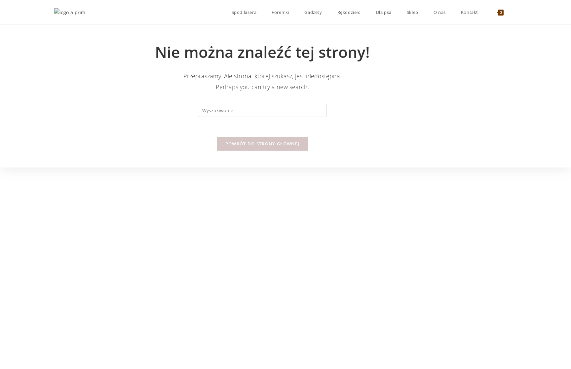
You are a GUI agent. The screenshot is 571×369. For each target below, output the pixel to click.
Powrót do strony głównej (262, 144)
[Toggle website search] (515, 12)
